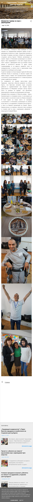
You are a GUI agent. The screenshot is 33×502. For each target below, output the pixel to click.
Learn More (14, 500)
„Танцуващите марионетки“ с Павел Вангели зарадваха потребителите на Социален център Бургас (13, 431)
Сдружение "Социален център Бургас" (16, 4)
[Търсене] (31, 3)
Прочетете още (27, 446)
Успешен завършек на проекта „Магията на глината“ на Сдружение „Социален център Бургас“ (14, 474)
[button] (31, 21)
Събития (7, 382)
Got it (21, 500)
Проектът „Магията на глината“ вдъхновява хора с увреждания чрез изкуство (13, 453)
